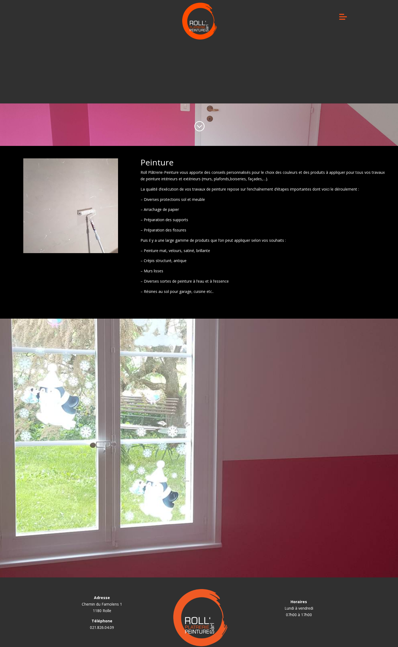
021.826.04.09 (102, 627)
